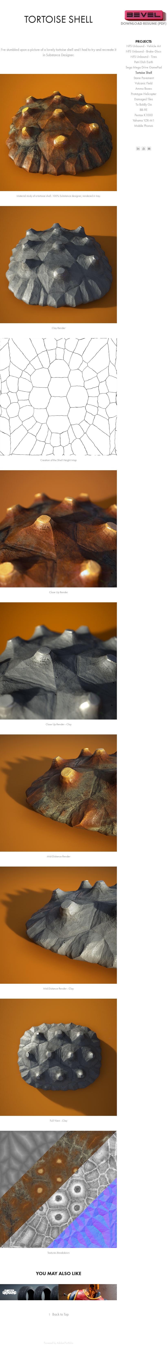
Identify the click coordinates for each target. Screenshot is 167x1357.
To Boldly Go (144, 104)
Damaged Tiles (143, 99)
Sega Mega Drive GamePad (144, 67)
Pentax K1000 (144, 115)
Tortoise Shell (143, 73)
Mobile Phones (143, 126)
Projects (143, 41)
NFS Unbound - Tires (144, 57)
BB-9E (143, 110)
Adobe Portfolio (65, 1342)
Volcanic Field (143, 83)
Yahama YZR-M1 (143, 120)
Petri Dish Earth (143, 62)
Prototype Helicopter (143, 94)
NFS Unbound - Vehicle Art (143, 46)
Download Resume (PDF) (143, 23)
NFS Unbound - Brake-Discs (143, 51)
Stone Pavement (144, 78)
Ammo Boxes (143, 88)
